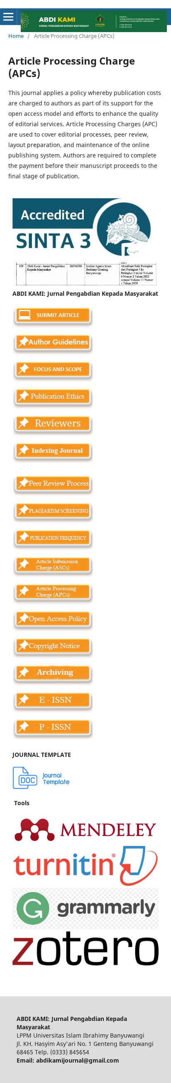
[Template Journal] (41, 787)
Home (16, 36)
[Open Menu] (8, 16)
